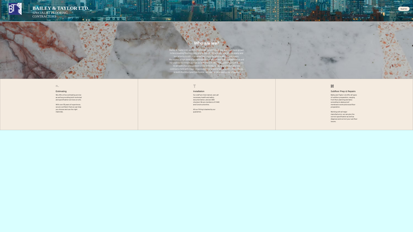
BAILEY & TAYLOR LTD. (60, 8)
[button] (379, 11)
